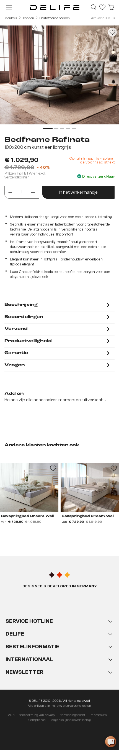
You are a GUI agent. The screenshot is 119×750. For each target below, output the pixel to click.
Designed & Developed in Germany (59, 586)
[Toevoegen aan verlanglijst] (112, 32)
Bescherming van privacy (37, 715)
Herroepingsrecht (72, 715)
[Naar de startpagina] (54, 7)
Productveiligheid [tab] (28, 341)
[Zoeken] (93, 7)
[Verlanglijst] (102, 7)
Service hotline (29, 621)
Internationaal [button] (29, 659)
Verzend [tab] (16, 329)
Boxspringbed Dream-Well (27, 516)
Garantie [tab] (16, 353)
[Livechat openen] (110, 741)
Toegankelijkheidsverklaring (70, 720)
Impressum (98, 715)
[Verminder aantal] (10, 192)
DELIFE (15, 634)
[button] (59, 652)
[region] (59, 78)
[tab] (57, 305)
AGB (11, 715)
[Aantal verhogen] (33, 192)
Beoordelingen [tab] (23, 317)
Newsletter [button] (24, 672)
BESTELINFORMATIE (32, 646)
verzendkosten (80, 706)
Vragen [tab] (14, 365)
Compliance (37, 720)
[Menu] (9, 7)
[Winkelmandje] (111, 7)
